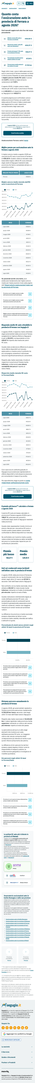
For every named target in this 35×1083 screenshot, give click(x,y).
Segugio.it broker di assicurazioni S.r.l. (22, 1075)
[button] (17, 294)
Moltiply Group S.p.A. (26, 1077)
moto (26, 140)
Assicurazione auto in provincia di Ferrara (17, 923)
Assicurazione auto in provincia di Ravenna (18, 935)
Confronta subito (17, 133)
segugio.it (4, 8)
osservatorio (22, 8)
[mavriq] (5, 1071)
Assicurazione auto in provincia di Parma (17, 931)
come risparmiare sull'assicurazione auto (16, 482)
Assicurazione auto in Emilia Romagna (16, 919)
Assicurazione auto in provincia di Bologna (18, 921)
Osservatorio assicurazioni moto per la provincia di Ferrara (17, 286)
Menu (31, 3)
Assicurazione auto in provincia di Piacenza (18, 933)
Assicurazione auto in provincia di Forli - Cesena (17, 926)
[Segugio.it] (11, 1005)
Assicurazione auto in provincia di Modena (18, 929)
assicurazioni (13, 8)
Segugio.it (8, 845)
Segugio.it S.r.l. (6, 1075)
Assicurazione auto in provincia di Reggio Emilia (17, 937)
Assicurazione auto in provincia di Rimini (17, 940)
